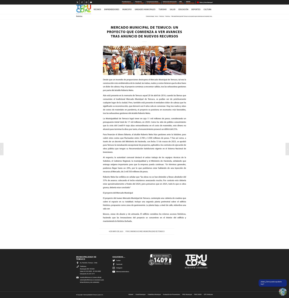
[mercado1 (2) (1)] (144, 60)
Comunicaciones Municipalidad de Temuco (147, 231)
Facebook (119, 264)
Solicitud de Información (170, 2)
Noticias (79, 16)
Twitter (118, 260)
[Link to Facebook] (82, 2)
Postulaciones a (127, 2)
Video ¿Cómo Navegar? (206, 2)
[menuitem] (127, 2)
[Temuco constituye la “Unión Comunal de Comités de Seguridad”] (1, 149)
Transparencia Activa (153, 2)
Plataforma (139, 2)
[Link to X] (77, 2)
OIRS (181, 2)
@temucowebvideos (122, 271)
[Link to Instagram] (86, 2)
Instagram (119, 268)
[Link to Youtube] (91, 2)
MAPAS (190, 2)
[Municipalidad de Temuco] (83, 9)
